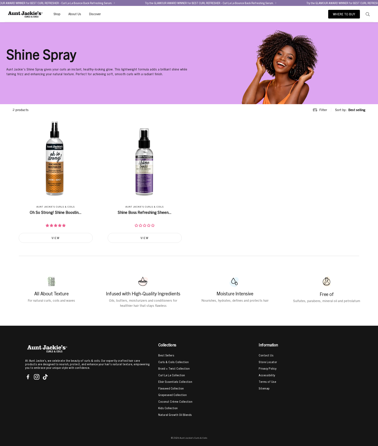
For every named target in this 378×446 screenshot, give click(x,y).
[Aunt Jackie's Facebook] (28, 377)
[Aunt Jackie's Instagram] (36, 377)
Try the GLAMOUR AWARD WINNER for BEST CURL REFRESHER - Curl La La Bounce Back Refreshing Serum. (209, 3)
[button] (368, 14)
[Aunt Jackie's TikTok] (45, 377)
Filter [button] (323, 109)
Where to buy (344, 14)
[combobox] (350, 110)
